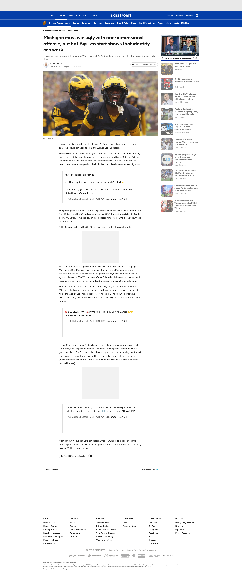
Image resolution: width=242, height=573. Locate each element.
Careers (73, 526)
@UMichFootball (112, 182)
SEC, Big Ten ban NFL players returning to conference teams (184, 126)
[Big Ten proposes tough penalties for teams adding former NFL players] (167, 159)
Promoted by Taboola (148, 470)
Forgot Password (183, 533)
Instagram (153, 529)
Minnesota (120, 144)
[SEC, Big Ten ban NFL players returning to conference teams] (167, 129)
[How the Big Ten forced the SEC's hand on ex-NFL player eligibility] (167, 99)
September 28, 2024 (116, 199)
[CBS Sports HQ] (116, 550)
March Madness (50, 540)
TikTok (152, 526)
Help (125, 523)
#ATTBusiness (102, 189)
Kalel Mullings (134, 153)
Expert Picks (73, 30)
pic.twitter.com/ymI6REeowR (79, 193)
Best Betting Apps (51, 533)
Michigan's (93, 144)
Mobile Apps (49, 543)
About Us (74, 523)
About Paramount (78, 529)
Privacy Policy (102, 526)
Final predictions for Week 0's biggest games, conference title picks (186, 111)
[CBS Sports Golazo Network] (141, 550)
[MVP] (141, 554)
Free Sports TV (50, 529)
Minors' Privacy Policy (106, 529)
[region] (180, 45)
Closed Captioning (104, 534)
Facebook (153, 533)
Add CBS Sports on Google (145, 64)
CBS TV (73, 536)
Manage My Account (184, 523)
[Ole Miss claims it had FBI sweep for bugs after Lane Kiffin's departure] (167, 191)
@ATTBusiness (87, 189)
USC (107, 214)
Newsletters (180, 526)
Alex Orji (63, 214)
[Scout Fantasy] (154, 555)
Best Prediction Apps (53, 536)
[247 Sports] (77, 555)
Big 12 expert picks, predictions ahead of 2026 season (186, 81)
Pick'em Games (50, 523)
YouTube (153, 523)
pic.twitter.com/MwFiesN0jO (79, 315)
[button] (193, 23)
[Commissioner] (128, 554)
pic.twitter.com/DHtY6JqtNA (120, 411)
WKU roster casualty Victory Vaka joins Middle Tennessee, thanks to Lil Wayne (186, 204)
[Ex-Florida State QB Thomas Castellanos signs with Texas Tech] (167, 144)
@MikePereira (98, 407)
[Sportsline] (94, 555)
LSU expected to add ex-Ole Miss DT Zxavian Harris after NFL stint (186, 173)
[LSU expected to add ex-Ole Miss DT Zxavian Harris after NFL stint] (167, 175)
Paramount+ (75, 533)
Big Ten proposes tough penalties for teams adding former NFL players (185, 158)
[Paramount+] (111, 555)
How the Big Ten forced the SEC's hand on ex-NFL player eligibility (185, 96)
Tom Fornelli (57, 64)
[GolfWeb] (168, 555)
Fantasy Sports (50, 526)
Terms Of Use (102, 523)
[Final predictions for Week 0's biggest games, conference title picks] (167, 114)
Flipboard (153, 543)
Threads (152, 540)
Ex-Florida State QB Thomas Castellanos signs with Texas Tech (186, 142)
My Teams (180, 529)
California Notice (104, 537)
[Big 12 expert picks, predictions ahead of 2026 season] (167, 84)
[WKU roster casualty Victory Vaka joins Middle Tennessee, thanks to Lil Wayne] (167, 206)
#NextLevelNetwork (120, 189)
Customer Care (130, 526)
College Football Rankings (54, 30)
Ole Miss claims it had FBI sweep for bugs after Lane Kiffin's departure (186, 188)
